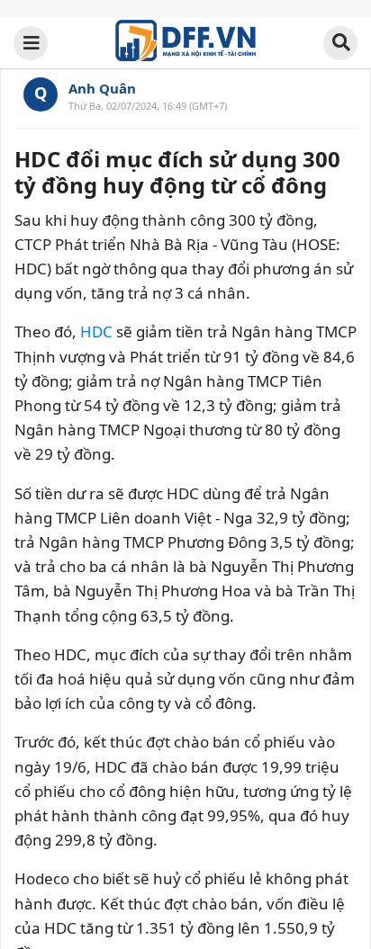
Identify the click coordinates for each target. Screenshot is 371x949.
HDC (96, 331)
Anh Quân (102, 88)
